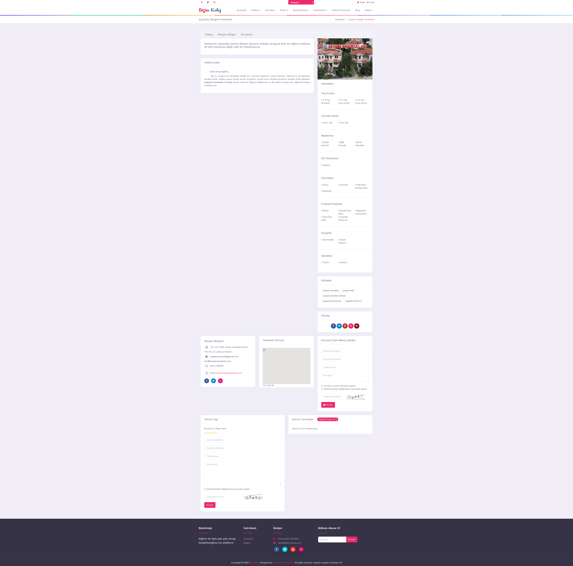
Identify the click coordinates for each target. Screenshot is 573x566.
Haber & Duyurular (341, 10)
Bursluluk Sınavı (300, 10)
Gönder (329, 405)
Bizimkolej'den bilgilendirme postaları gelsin (345, 389)
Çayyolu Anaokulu (331, 290)
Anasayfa (241, 10)
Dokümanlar (319, 10)
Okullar (255, 10)
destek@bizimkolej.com (289, 543)
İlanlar (283, 10)
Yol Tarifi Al (268, 385)
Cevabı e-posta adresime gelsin (340, 385)
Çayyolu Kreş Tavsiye (332, 301)
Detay (209, 34)
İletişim (368, 10)
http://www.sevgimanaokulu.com (226, 373)
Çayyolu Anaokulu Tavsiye (334, 296)
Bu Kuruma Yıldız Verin (215, 428)
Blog (357, 10)
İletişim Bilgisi (227, 34)
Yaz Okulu (270, 10)
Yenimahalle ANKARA (288, 538)
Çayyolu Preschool (353, 301)
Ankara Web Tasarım (283, 562)
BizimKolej (254, 562)
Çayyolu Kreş (348, 290)
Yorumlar (247, 34)
